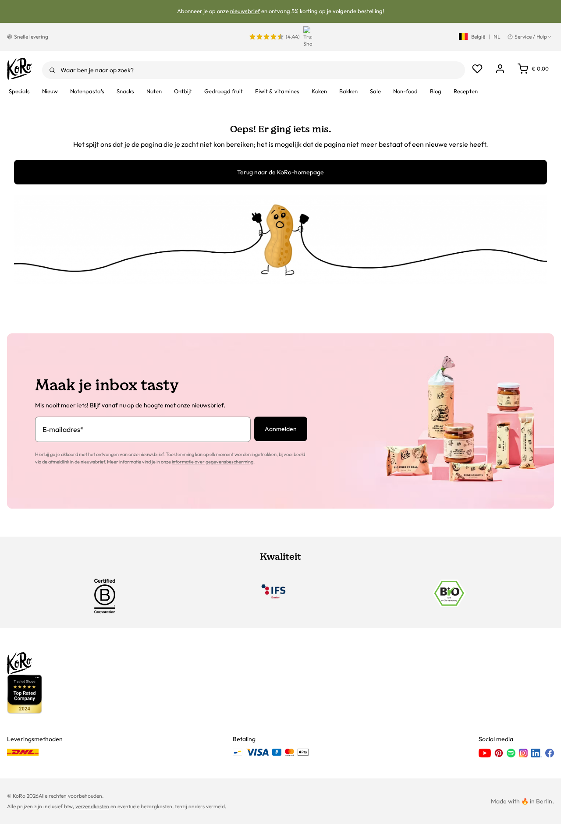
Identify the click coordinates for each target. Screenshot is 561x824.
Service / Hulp (531, 36)
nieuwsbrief (245, 10)
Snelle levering (31, 36)
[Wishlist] (477, 69)
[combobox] (253, 70)
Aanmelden (281, 429)
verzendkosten (92, 806)
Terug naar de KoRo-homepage (280, 172)
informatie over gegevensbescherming (212, 462)
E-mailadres (63, 429)
